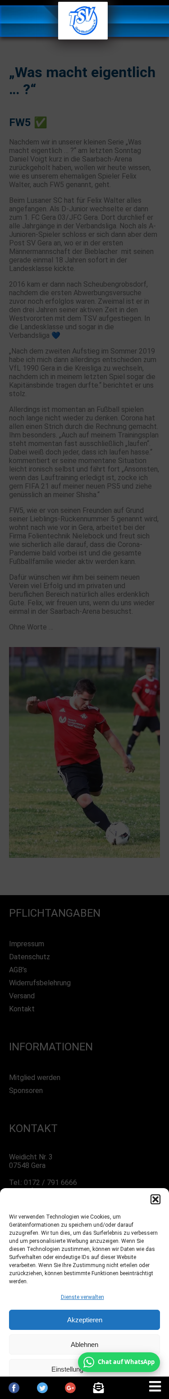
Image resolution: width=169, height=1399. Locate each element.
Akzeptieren (84, 1320)
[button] (155, 1199)
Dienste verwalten (82, 1297)
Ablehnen (84, 1344)
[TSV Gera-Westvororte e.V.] (83, 37)
